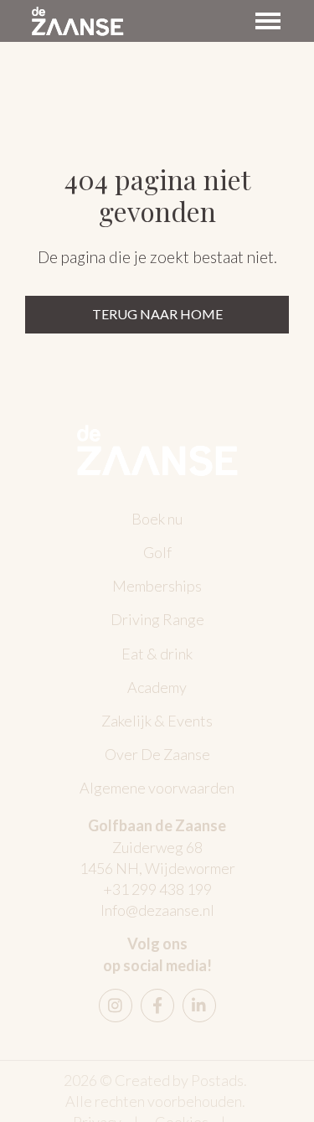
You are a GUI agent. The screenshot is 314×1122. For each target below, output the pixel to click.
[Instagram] (115, 1005)
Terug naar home (157, 314)
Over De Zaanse (157, 754)
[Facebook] (157, 1005)
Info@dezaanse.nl (157, 910)
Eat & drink (157, 653)
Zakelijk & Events (157, 720)
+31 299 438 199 (157, 889)
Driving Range (157, 619)
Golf (157, 552)
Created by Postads (179, 1080)
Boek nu (157, 518)
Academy (157, 687)
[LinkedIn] (199, 1005)
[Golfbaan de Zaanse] (77, 21)
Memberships (157, 586)
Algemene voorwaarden (157, 787)
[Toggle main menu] (268, 21)
